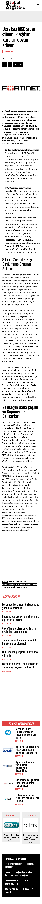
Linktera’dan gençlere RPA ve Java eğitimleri (20, 653)
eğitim (11, 581)
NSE (25, 581)
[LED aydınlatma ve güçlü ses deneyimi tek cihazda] (8, 799)
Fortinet (19, 581)
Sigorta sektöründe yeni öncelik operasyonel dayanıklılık (25, 766)
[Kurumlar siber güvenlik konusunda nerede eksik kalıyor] (8, 784)
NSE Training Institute (11, 584)
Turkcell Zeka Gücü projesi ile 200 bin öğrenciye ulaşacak (19, 641)
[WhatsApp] (10, 64)
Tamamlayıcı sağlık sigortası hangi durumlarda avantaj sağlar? (19, 874)
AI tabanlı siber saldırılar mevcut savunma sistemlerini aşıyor (26, 733)
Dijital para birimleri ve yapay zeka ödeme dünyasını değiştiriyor (27, 749)
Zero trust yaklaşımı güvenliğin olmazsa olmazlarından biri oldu (30, 838)
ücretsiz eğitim (21, 587)
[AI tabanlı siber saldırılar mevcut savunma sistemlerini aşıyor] (8, 733)
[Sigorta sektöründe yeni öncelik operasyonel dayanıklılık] (8, 766)
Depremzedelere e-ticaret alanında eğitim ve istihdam (20, 618)
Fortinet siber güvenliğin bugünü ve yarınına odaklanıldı (20, 606)
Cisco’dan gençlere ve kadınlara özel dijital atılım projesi (19, 630)
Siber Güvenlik (8, 587)
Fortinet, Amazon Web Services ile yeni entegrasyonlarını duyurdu (20, 665)
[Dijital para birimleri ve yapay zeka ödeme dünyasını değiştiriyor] (8, 751)
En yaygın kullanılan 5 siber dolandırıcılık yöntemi (11, 837)
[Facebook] (4, 64)
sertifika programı (29, 584)
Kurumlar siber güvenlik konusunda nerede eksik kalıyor (27, 782)
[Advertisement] (21, 696)
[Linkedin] (15, 64)
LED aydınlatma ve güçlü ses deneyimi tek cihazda (27, 798)
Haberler (6, 612)
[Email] (20, 64)
